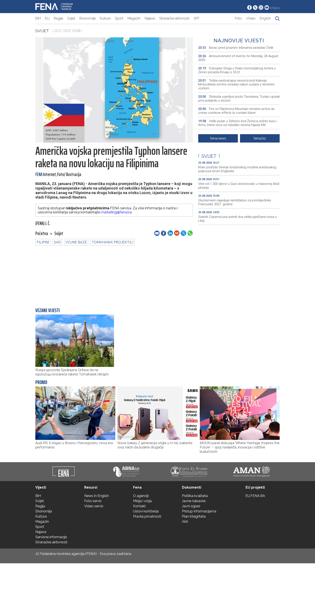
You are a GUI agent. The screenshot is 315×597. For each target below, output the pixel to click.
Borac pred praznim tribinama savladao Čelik (235, 48)
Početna (41, 233)
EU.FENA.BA (255, 496)
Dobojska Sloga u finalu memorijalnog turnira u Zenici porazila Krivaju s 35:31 (237, 70)
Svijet (71, 18)
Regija (58, 18)
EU (47, 18)
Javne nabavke (194, 501)
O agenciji (140, 496)
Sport (119, 18)
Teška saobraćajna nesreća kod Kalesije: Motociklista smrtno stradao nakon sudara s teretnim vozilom (236, 84)
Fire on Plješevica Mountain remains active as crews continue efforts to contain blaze (236, 111)
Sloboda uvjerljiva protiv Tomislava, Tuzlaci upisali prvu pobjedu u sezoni (239, 98)
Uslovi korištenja (146, 511)
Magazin (134, 18)
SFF (197, 18)
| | (209, 156)
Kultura (105, 18)
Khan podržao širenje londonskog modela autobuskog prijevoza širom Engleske (237, 169)
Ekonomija (88, 18)
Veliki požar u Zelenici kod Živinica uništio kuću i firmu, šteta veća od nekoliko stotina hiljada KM (237, 123)
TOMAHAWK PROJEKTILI (112, 242)
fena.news (218, 138)
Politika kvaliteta (195, 496)
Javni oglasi (191, 506)
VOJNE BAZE (76, 242)
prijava (275, 8)
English (265, 18)
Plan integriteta (194, 516)
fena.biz (260, 138)
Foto (238, 18)
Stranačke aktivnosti (174, 18)
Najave (150, 18)
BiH (38, 18)
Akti (185, 522)
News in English (96, 496)
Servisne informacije (51, 537)
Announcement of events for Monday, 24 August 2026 (238, 58)
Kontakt (139, 506)
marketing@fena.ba (116, 212)
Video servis (93, 506)
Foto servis (93, 501)
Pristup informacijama (199, 511)
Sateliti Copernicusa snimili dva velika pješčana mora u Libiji (237, 219)
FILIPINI (43, 242)
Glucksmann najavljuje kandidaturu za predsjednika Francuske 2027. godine (234, 202)
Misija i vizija (142, 501)
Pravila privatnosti (147, 516)
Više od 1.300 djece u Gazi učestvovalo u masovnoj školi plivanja (238, 186)
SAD (57, 242)
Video (250, 18)
